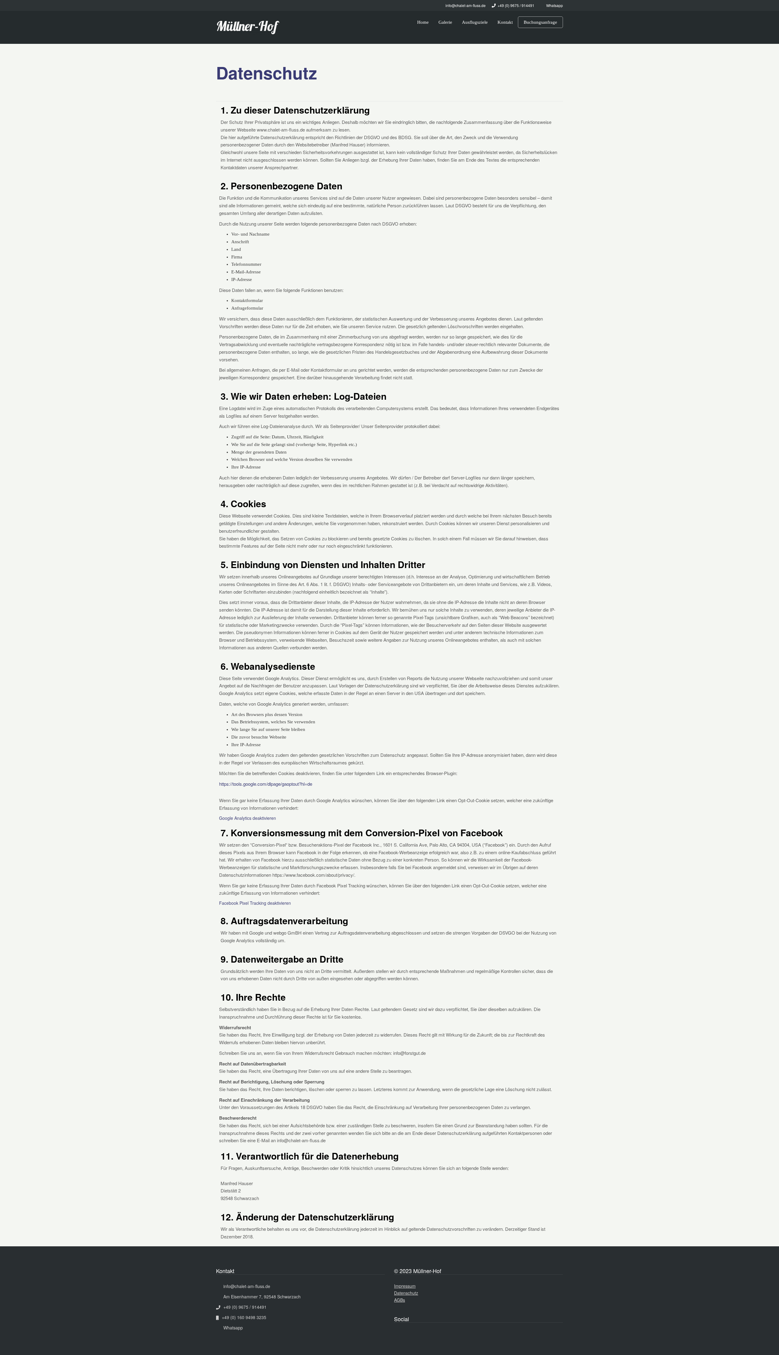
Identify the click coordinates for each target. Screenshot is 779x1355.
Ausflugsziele (475, 22)
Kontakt (505, 22)
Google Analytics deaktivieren (247, 818)
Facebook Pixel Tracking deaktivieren (255, 903)
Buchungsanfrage (540, 22)
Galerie (445, 22)
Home (423, 22)
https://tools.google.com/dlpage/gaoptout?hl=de (265, 784)
